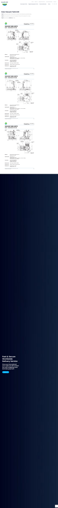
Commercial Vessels (49, 1)
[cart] (56, 4)
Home (32, 1)
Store (49, 4)
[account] (54, 4)
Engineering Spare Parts (33, 4)
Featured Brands (42, 4)
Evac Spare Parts (23, 4)
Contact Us (6, 372)
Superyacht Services (42, 1)
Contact (54, 1)
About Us (36, 1)
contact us (11, 17)
